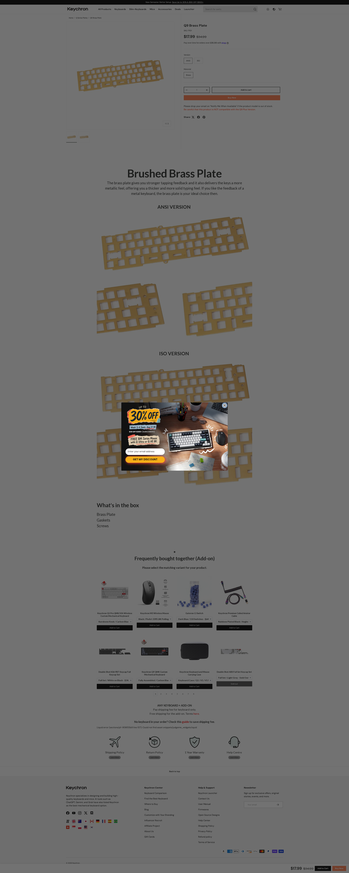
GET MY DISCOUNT (145, 459)
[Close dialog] (224, 405)
